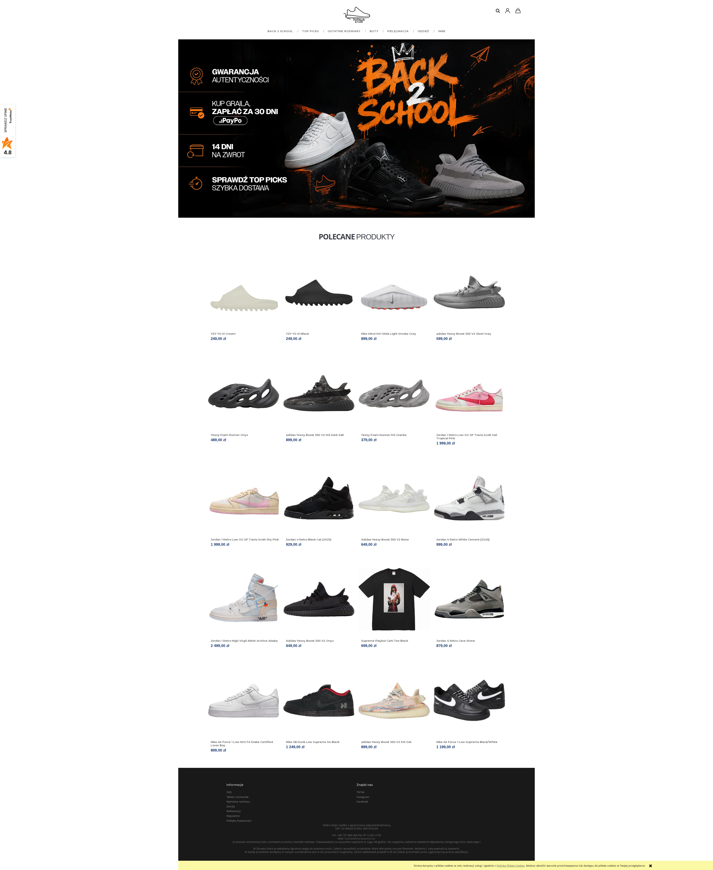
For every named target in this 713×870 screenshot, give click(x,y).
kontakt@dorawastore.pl (360, 838)
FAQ (229, 792)
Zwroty (231, 806)
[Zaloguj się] (507, 12)
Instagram (362, 797)
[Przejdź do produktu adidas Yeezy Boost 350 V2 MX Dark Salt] (319, 393)
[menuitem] (280, 31)
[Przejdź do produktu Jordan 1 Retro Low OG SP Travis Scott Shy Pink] (243, 498)
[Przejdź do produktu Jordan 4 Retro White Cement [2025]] (469, 498)
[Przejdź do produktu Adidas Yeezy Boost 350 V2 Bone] (394, 498)
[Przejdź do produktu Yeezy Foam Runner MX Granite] (394, 393)
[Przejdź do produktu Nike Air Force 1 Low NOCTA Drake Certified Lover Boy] (243, 700)
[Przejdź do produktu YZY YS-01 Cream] (243, 292)
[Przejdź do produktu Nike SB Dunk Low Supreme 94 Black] (319, 700)
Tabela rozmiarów (237, 797)
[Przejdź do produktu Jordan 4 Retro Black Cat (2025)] (319, 498)
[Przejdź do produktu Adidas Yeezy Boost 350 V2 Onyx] (319, 599)
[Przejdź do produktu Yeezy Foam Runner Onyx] (243, 393)
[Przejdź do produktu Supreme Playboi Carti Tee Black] (394, 599)
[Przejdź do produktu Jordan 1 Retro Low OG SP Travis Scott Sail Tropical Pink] (469, 393)
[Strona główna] (356, 15)
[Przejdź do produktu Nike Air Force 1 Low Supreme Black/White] (469, 700)
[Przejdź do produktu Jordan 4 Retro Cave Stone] (469, 599)
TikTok (360, 792)
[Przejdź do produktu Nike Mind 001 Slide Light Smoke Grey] (394, 292)
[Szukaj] (498, 11)
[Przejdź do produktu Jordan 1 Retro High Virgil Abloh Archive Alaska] (243, 599)
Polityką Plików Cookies (511, 865)
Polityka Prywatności (239, 820)
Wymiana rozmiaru (238, 801)
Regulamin (233, 816)
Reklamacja (234, 811)
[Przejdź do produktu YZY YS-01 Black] (319, 292)
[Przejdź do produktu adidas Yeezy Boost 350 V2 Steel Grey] (469, 292)
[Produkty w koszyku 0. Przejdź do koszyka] (518, 11)
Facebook (362, 801)
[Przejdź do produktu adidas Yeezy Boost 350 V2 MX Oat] (394, 700)
